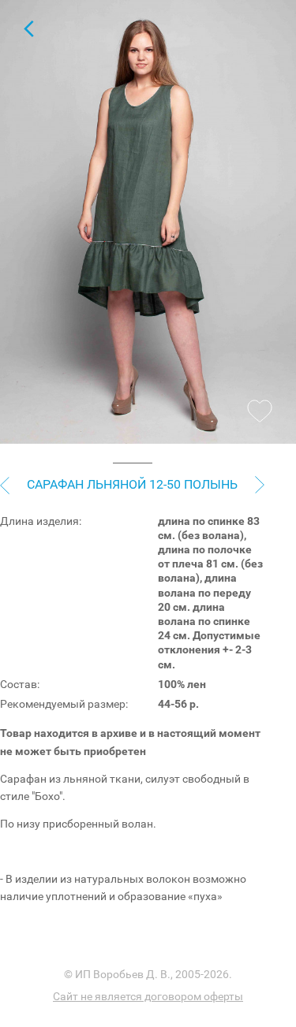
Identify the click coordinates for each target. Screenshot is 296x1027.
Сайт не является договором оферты (148, 996)
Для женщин (28, 28)
